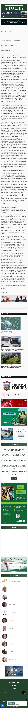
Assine (14, 685)
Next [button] (24, 402)
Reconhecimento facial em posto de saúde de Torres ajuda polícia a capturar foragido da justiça (14, 467)
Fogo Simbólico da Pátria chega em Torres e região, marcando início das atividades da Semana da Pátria (14, 456)
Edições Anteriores (19, 1)
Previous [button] (4, 402)
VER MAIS (14, 478)
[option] (14, 403)
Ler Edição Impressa (9, 1)
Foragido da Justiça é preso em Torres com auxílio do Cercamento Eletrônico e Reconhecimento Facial (14, 449)
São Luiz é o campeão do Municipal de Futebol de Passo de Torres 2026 (14, 461)
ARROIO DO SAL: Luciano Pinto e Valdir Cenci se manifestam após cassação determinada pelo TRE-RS (14, 473)
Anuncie (14, 688)
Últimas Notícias (14, 682)
